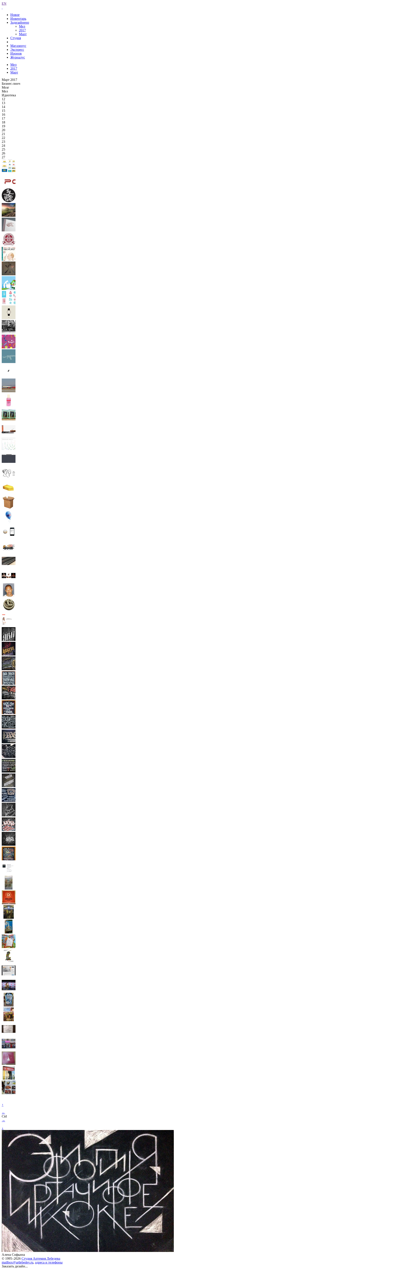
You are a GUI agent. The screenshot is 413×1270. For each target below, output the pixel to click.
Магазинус (18, 46)
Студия (15, 38)
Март (23, 34)
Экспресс (17, 49)
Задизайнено (19, 22)
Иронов (16, 53)
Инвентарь (18, 18)
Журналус (17, 57)
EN (4, 3)
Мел (22, 26)
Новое (15, 15)
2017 (22, 30)
